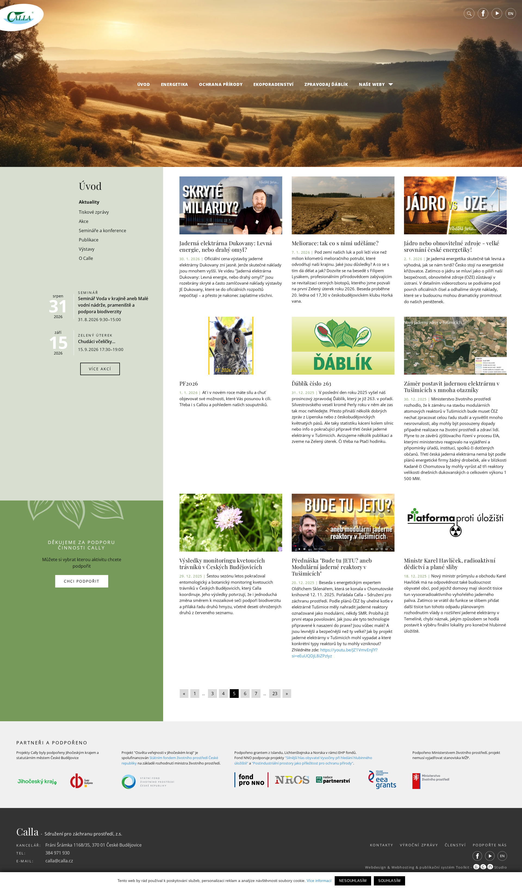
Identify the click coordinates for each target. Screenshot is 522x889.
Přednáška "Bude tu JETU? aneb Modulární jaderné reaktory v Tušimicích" (332, 567)
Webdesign (375, 867)
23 (274, 694)
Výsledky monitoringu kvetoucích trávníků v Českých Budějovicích (222, 563)
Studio (500, 867)
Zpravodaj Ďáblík (326, 84)
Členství (455, 845)
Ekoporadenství (273, 84)
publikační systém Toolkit (445, 867)
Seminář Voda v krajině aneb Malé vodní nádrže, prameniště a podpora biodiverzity (113, 305)
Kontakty (381, 845)
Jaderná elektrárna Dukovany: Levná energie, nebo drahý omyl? (225, 246)
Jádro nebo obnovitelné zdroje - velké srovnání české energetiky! (451, 246)
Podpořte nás (490, 845)
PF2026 (188, 383)
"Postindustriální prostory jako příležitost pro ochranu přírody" (302, 763)
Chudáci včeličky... (96, 341)
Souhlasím (389, 881)
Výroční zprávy (419, 845)
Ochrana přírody (221, 84)
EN (510, 13)
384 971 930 (57, 853)
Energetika (174, 84)
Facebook (483, 13)
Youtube (497, 13)
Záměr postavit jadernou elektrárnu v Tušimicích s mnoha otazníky (451, 386)
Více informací (319, 880)
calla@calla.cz (59, 861)
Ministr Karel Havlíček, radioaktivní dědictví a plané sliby (449, 563)
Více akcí (100, 368)
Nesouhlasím (353, 881)
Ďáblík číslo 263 (311, 383)
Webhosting (403, 867)
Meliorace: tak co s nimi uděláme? (335, 243)
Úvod (143, 84)
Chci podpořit (82, 581)
